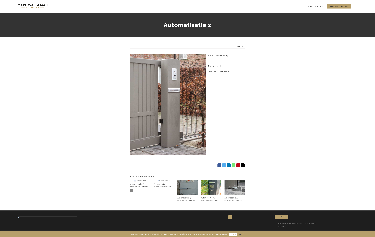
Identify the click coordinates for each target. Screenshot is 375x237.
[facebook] (230, 217)
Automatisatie (224, 71)
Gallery (140, 180)
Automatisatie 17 (161, 184)
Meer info (241, 234)
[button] (354, 6)
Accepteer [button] (233, 234)
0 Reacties (145, 186)
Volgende (240, 47)
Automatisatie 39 (231, 198)
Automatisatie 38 (208, 198)
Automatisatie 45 (184, 198)
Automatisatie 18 (137, 184)
